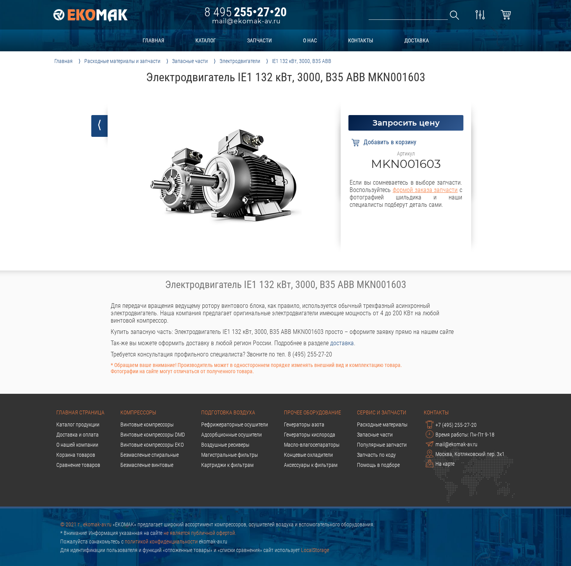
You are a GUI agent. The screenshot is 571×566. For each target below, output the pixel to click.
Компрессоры (138, 412)
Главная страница (80, 412)
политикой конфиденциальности (161, 541)
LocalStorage (315, 550)
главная (153, 40)
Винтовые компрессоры (147, 424)
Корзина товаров (75, 455)
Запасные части (375, 434)
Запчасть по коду (376, 455)
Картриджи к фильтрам (227, 465)
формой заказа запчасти (425, 190)
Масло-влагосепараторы (311, 445)
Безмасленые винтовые (146, 465)
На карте (444, 464)
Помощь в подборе (378, 465)
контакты (360, 40)
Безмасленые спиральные (149, 455)
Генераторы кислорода (309, 434)
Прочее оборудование (312, 412)
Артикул (406, 153)
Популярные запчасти (382, 445)
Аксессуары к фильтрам (311, 465)
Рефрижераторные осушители (234, 424)
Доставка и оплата (77, 434)
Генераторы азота (304, 424)
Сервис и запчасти (381, 412)
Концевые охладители (308, 455)
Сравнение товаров (78, 465)
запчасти (259, 40)
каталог (205, 40)
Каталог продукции (77, 424)
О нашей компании (77, 445)
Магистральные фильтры (229, 455)
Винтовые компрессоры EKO (152, 445)
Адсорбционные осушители (231, 434)
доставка (416, 40)
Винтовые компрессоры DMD (152, 434)
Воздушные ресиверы (225, 445)
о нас (310, 40)
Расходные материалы (382, 424)
